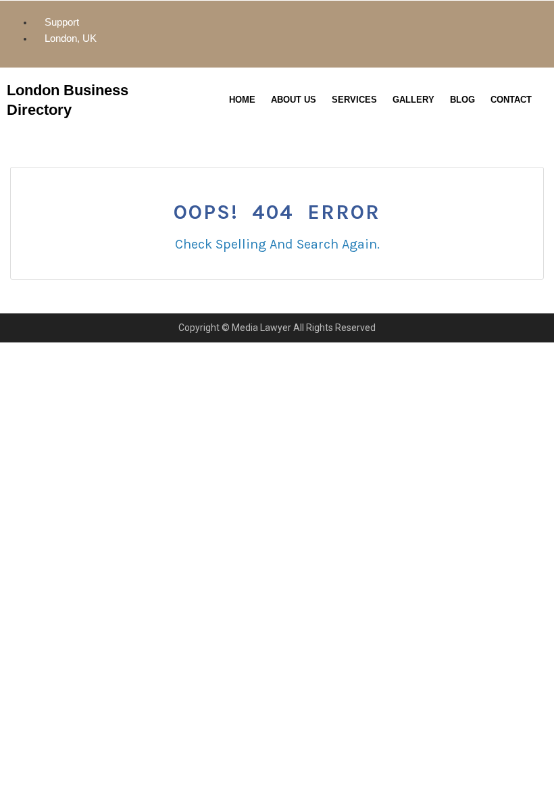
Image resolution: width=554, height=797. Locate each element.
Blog (462, 100)
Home (242, 100)
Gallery (413, 100)
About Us (293, 100)
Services (354, 100)
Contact (511, 100)
